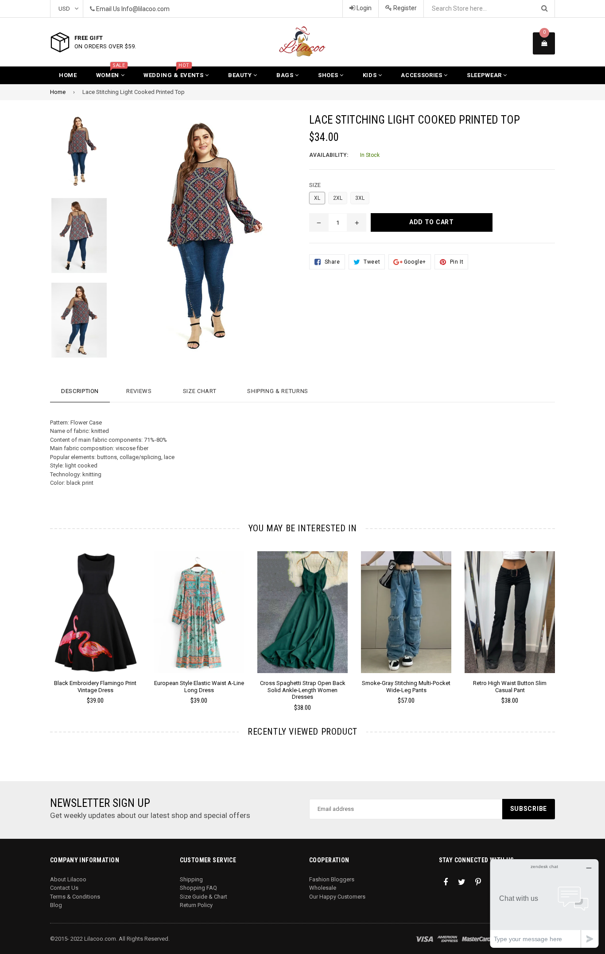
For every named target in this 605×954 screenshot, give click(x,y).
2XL (337, 198)
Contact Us (64, 887)
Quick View (95, 621)
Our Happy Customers (337, 896)
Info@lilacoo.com (145, 8)
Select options (95, 605)
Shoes (329, 75)
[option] (72, 155)
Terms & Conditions (75, 896)
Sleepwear (485, 75)
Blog (56, 905)
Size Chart (200, 391)
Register (404, 8)
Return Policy (196, 905)
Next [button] (567, 619)
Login (363, 8)
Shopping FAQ (198, 887)
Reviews (139, 391)
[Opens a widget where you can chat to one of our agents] (544, 903)
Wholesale (322, 887)
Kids (370, 75)
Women (110, 72)
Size (315, 185)
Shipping (191, 879)
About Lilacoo (68, 879)
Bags (285, 75)
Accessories (422, 75)
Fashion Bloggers (331, 879)
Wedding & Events (174, 72)
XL (317, 198)
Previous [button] (38, 619)
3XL (360, 198)
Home (68, 75)
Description (80, 391)
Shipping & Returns (277, 391)
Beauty (241, 75)
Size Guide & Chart (203, 896)
